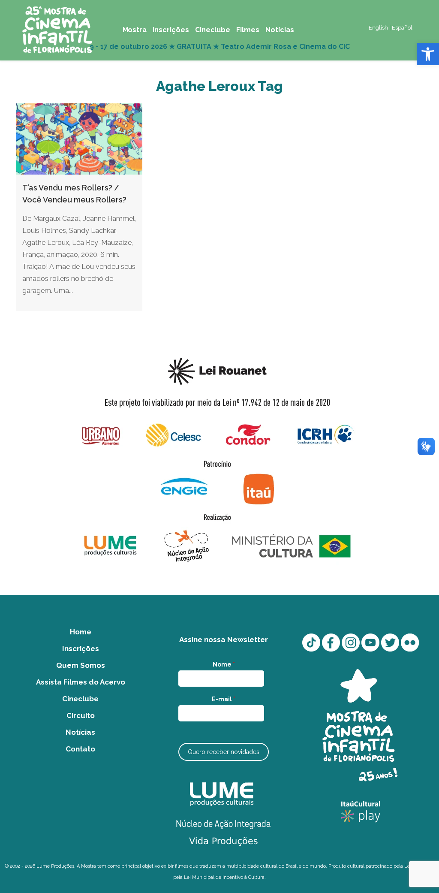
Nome (224, 664)
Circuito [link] (80, 715)
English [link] (378, 27)
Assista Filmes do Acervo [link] (80, 682)
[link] (428, 54)
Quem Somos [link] (80, 665)
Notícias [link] (80, 732)
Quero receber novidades (223, 751)
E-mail (223, 699)
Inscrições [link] (80, 648)
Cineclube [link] (80, 698)
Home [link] (80, 632)
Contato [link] (80, 749)
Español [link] (402, 27)
